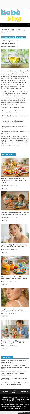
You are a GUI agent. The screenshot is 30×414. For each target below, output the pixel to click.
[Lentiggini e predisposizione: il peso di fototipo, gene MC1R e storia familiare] (15, 297)
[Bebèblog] (11, 15)
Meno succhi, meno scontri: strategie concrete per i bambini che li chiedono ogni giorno (15, 213)
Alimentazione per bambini (7, 37)
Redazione (5, 392)
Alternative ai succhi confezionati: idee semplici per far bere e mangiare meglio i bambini (13, 180)
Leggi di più (4, 188)
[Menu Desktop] (2, 25)
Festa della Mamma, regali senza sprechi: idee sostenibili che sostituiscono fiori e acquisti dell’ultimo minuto (13, 373)
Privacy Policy (13, 392)
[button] (28, 25)
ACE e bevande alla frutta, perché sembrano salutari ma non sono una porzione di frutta (14, 278)
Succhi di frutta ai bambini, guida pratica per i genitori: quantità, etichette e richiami (14, 342)
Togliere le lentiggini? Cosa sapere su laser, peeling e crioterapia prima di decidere (14, 246)
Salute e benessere (21, 37)
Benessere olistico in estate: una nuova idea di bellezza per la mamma (13, 361)
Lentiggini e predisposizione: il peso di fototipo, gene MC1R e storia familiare (12, 310)
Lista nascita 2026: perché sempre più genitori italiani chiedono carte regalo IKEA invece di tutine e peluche (15, 367)
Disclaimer (24, 392)
